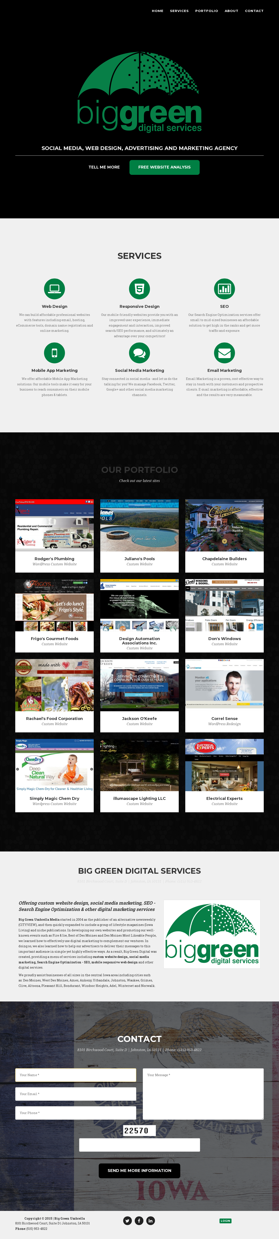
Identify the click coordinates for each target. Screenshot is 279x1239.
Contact (254, 11)
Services (179, 11)
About (231, 11)
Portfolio (206, 11)
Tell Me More (104, 167)
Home (157, 11)
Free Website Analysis (164, 167)
